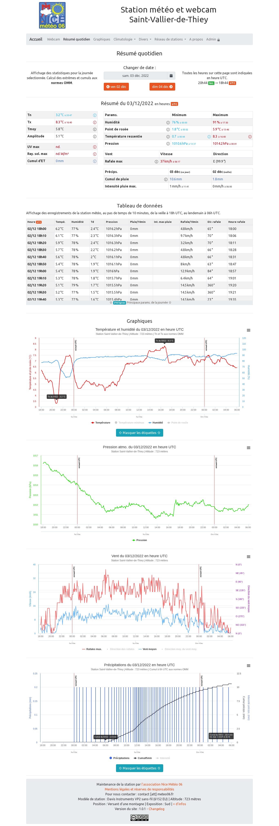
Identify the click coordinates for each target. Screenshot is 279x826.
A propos (196, 39)
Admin (211, 39)
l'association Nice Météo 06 (162, 784)
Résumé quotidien (76, 39)
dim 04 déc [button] (160, 87)
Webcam (53, 39)
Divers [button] (144, 39)
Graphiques (101, 39)
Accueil (35, 39)
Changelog (156, 809)
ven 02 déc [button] (118, 87)
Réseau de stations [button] (169, 39)
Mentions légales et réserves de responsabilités (139, 789)
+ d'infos (179, 804)
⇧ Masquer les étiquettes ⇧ (140, 433)
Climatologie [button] (123, 39)
